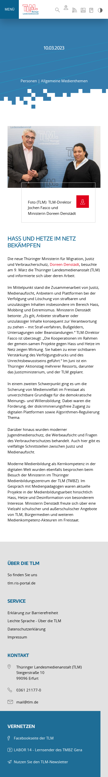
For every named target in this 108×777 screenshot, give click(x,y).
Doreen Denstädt (64, 264)
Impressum (17, 636)
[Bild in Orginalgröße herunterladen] (82, 201)
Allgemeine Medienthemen (64, 80)
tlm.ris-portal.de (21, 582)
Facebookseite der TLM (34, 737)
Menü (9, 9)
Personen (29, 80)
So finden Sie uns (22, 574)
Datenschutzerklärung (26, 628)
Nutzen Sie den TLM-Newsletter (41, 761)
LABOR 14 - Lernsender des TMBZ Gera (48, 749)
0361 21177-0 (28, 689)
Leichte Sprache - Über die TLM (34, 620)
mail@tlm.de (27, 701)
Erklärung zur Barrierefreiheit (33, 612)
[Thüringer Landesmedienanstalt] (33, 10)
